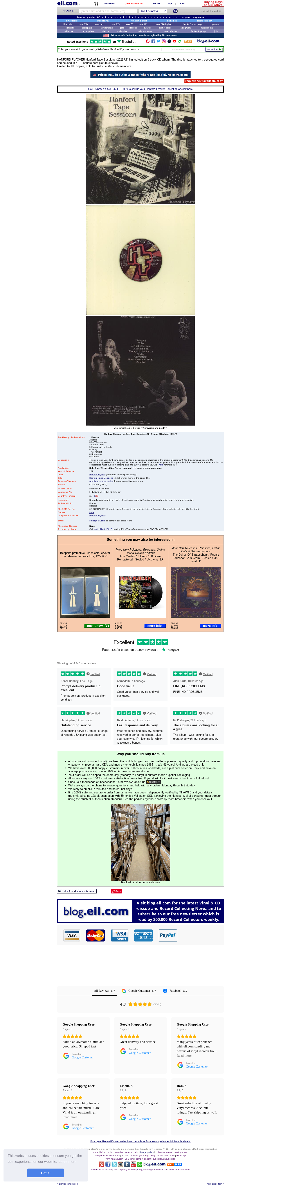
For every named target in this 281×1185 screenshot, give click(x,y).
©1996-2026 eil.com (101, 1169)
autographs (185, 28)
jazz (122, 28)
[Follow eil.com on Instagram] (120, 1166)
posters (215, 24)
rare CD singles (163, 24)
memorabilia (207, 28)
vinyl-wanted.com (114, 1159)
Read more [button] (184, 1055)
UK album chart (139, 21)
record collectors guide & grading (138, 1155)
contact (156, 3)
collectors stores (145, 31)
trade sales (122, 31)
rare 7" (129, 24)
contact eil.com (143, 1159)
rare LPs (116, 24)
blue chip (67, 24)
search (128, 1152)
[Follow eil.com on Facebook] (108, 1166)
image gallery (147, 1152)
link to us (104, 1152)
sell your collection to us (107, 1155)
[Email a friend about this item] (77, 892)
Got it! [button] (45, 1173)
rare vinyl (99, 24)
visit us (105, 31)
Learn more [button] (67, 1162)
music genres (180, 1152)
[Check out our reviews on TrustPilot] (153, 782)
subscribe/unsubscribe (164, 1159)
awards (147, 28)
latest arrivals (103, 21)
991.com (129, 1159)
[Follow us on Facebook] (153, 42)
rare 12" (143, 24)
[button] (201, 935)
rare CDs (83, 24)
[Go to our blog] (208, 42)
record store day (204, 21)
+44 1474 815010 (103, 529)
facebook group (198, 31)
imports (70, 28)
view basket (109, 3)
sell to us (69, 31)
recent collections (166, 1155)
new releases (71, 21)
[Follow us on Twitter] (158, 42)
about (182, 3)
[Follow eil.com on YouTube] (133, 1166)
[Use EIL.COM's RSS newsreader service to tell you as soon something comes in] (174, 1165)
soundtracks (107, 28)
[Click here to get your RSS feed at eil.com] (188, 42)
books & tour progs (193, 24)
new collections (171, 31)
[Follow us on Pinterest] (148, 42)
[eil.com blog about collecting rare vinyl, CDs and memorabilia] (140, 922)
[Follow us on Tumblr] (169, 42)
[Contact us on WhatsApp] (180, 42)
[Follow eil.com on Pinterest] (101, 1166)
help (170, 3)
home (95, 1152)
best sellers (172, 21)
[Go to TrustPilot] (101, 43)
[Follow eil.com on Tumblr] (127, 1166)
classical (133, 28)
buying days (88, 31)
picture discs (165, 28)
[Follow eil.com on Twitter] (114, 1166)
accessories (117, 1152)
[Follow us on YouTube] (174, 42)
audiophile (87, 28)
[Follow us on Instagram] (164, 42)
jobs (216, 31)
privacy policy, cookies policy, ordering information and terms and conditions (152, 1169)
